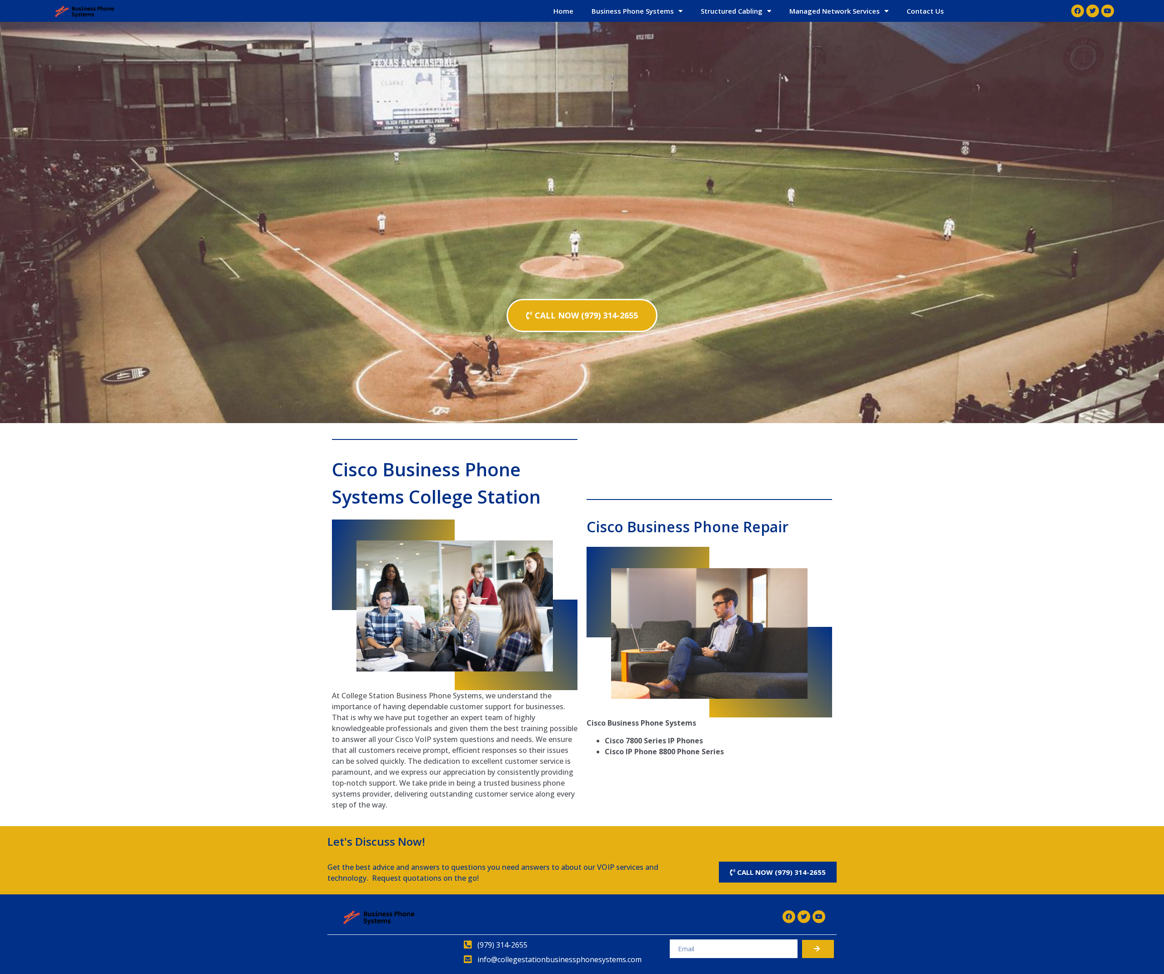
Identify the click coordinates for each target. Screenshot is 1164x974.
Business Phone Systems (633, 10)
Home (563, 10)
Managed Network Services (834, 10)
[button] (582, 315)
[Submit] (818, 949)
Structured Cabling (732, 10)
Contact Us (925, 10)
